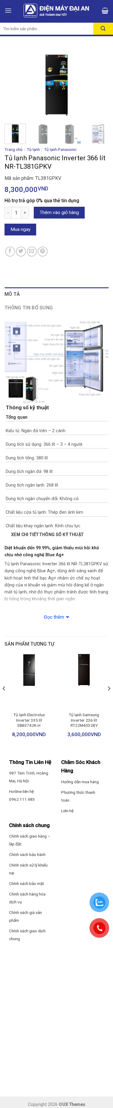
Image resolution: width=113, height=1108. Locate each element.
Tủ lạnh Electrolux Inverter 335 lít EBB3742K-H (29, 720)
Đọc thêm (54, 617)
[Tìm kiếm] (103, 29)
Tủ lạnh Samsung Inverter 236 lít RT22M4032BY (84, 720)
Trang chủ (14, 149)
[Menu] (8, 10)
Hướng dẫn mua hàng (80, 781)
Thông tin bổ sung (29, 308)
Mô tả (12, 294)
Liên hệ (67, 810)
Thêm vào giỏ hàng (59, 212)
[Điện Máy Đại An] (57, 11)
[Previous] (14, 83)
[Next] (98, 83)
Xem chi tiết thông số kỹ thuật (47, 534)
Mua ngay (20, 229)
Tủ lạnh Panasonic (60, 149)
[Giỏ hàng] (105, 10)
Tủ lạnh (33, 149)
